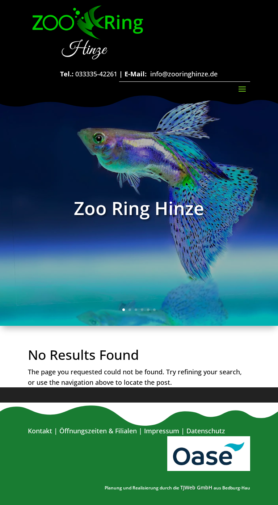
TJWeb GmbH (196, 487)
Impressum (161, 430)
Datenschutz (205, 430)
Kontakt (40, 430)
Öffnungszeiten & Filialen (98, 430)
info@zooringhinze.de (184, 74)
